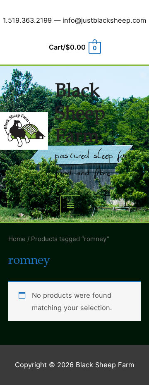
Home (17, 239)
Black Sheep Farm (80, 113)
